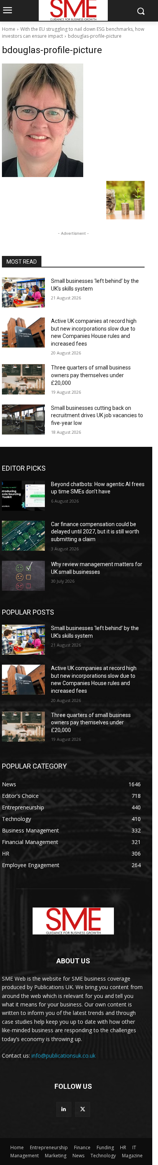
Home (8, 29)
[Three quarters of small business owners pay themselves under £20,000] (23, 379)
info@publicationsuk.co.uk (63, 1055)
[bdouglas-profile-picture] (73, 120)
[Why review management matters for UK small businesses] (23, 576)
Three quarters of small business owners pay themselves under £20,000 (91, 375)
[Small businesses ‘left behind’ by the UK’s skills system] (23, 292)
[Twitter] (82, 1109)
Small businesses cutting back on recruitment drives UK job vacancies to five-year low (97, 415)
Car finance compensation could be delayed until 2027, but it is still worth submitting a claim (95, 531)
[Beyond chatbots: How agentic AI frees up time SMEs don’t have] (23, 496)
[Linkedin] (63, 1109)
